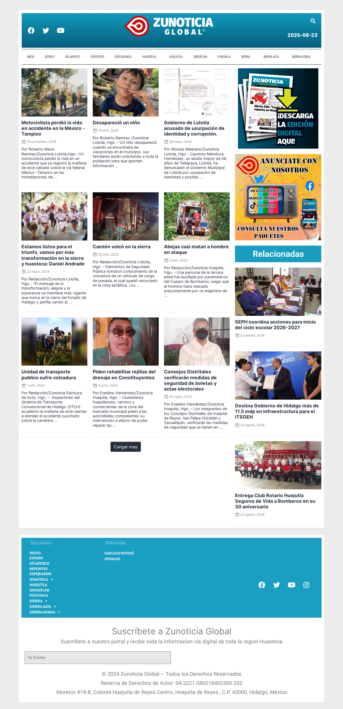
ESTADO (49, 57)
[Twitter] (46, 30)
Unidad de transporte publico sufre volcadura (48, 374)
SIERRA (245, 57)
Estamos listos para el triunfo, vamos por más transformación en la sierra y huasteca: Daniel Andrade (53, 255)
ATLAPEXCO (72, 57)
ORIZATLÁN (200, 57)
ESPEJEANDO (123, 57)
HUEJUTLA (175, 57)
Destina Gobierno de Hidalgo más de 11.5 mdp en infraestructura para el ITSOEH (277, 411)
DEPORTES (97, 57)
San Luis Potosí (119, 553)
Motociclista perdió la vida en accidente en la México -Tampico (53, 128)
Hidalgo (112, 559)
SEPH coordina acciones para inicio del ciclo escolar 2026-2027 (275, 324)
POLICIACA (223, 57)
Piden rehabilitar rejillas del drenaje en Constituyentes (124, 374)
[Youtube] (60, 30)
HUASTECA (149, 57)
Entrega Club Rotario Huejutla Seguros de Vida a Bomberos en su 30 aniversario (275, 501)
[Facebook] (31, 30)
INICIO (30, 57)
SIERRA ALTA (271, 57)
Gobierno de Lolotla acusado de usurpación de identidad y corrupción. (194, 128)
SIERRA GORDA (301, 57)
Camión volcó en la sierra (122, 246)
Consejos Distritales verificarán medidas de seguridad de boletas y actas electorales (190, 380)
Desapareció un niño (116, 122)
